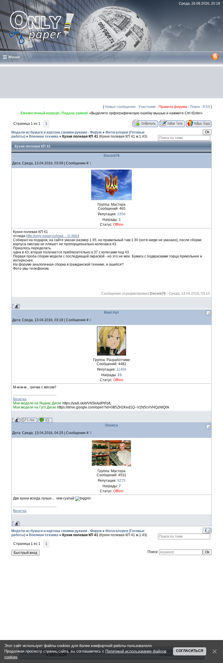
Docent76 (112, 156)
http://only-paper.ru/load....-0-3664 (52, 236)
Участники (147, 107)
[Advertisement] (111, 82)
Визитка (19, 399)
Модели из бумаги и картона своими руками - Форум (56, 132)
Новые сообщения (120, 107)
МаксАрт (111, 312)
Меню (14, 57)
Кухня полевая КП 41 (80, 136)
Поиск (195, 107)
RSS (206, 107)
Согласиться (189, 651)
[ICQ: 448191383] (45, 420)
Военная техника (43, 136)
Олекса (111, 425)
